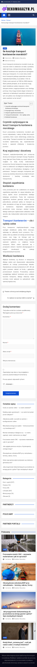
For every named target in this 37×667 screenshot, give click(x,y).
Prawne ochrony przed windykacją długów (18, 291)
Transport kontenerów (15, 220)
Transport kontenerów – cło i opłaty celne (17, 115)
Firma (4, 48)
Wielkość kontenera (11, 117)
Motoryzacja (7, 493)
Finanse (5, 485)
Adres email (7, 352)
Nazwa (5, 342)
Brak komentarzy (10, 60)
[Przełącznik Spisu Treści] (30, 103)
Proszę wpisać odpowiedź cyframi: (14, 379)
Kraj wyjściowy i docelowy (13, 110)
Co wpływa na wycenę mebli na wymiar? (19, 298)
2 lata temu (8, 58)
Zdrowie (5, 496)
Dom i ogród (7, 482)
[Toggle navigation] (9, 15)
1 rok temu (8, 559)
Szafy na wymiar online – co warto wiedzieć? (17, 408)
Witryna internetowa (9, 361)
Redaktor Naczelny (20, 58)
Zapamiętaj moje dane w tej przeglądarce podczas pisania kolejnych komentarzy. (16, 373)
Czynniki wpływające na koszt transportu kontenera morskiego (17, 107)
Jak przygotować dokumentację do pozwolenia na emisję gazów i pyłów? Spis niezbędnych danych (17, 614)
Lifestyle (5, 491)
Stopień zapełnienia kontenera (14, 112)
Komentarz (7, 317)
